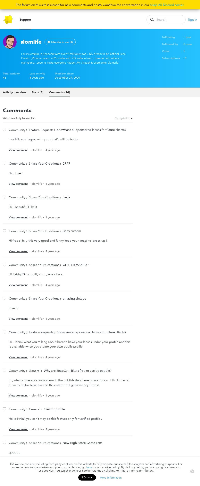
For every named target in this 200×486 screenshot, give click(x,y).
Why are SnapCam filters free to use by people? (78, 370)
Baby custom (72, 231)
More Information (111, 477)
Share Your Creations (44, 163)
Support (25, 19)
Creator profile (54, 409)
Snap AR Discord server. (167, 5)
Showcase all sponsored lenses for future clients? (91, 130)
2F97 (66, 163)
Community (17, 130)
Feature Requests (41, 130)
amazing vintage (74, 298)
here (89, 467)
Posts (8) (37, 92)
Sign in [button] (192, 19)
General (34, 370)
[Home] (8, 19)
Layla (66, 197)
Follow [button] (60, 42)
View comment (18, 150)
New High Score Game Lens (82, 443)
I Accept (87, 477)
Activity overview (14, 92)
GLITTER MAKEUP (76, 265)
